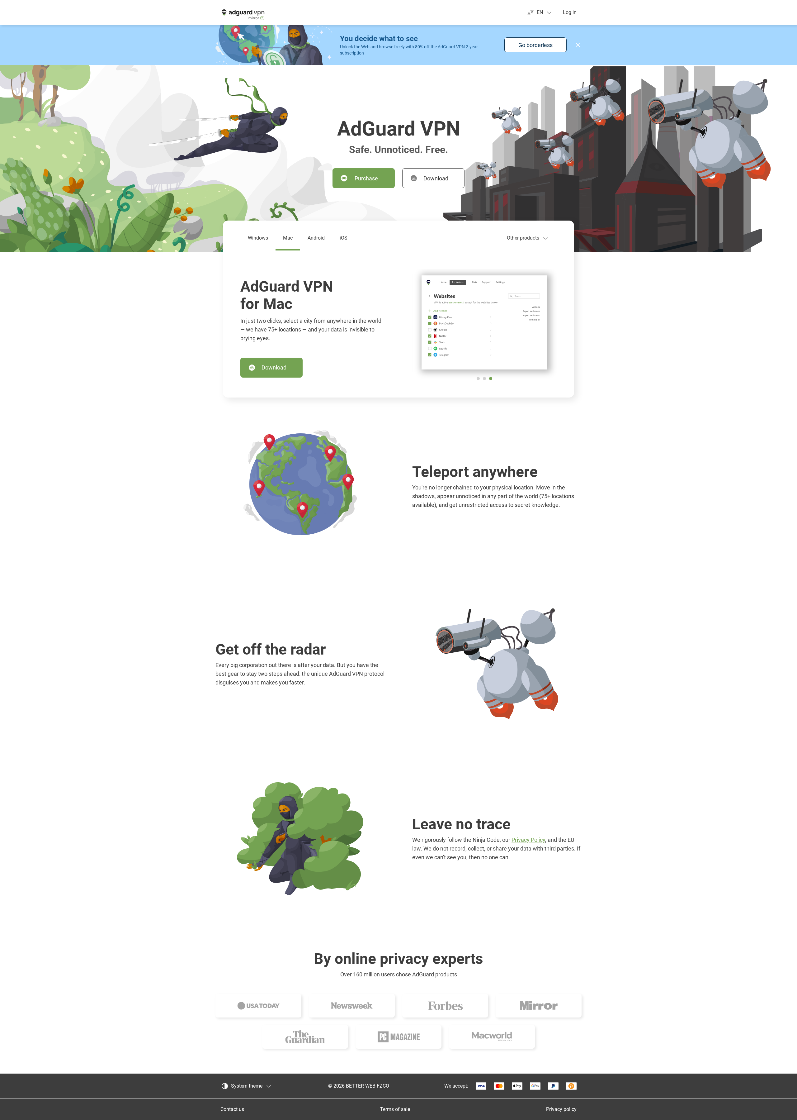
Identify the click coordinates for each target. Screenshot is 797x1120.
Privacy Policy (528, 839)
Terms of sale (395, 1109)
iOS (343, 238)
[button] (578, 45)
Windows (258, 238)
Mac (288, 238)
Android (316, 238)
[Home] (242, 12)
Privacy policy (561, 1109)
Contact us (232, 1109)
